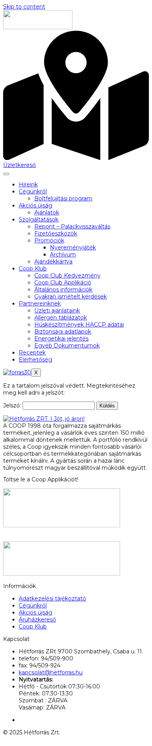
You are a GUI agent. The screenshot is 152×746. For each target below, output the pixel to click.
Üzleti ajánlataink (57, 310)
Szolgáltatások (38, 219)
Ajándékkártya (53, 261)
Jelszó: (13, 405)
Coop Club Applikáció (62, 282)
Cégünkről (33, 191)
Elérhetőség (35, 359)
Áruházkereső (37, 619)
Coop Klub (33, 268)
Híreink (28, 184)
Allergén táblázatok (60, 317)
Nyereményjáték (73, 247)
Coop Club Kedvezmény (67, 275)
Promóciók (49, 240)
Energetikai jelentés (61, 338)
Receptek (32, 352)
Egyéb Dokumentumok (67, 345)
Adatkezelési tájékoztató (52, 598)
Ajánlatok (46, 212)
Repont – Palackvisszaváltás (72, 226)
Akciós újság (35, 205)
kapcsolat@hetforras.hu (51, 672)
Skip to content (24, 6)
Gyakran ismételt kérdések (70, 296)
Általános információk (63, 289)
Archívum (63, 254)
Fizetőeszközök (55, 233)
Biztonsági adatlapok (62, 331)
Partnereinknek (40, 303)
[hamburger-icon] (6, 174)
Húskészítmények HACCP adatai (79, 324)
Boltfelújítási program (63, 198)
